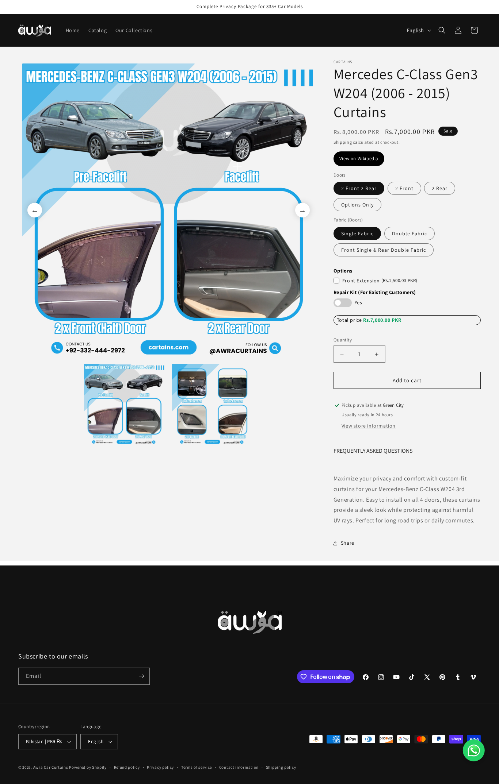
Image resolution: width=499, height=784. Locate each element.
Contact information (239, 767)
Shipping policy (281, 767)
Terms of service (196, 767)
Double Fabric (409, 233)
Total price (350, 320)
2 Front (404, 188)
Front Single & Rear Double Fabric (383, 250)
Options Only (357, 204)
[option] (168, 209)
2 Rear (439, 188)
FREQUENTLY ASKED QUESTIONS (373, 451)
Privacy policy (160, 767)
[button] (442, 30)
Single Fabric (357, 233)
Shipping (343, 142)
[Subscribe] (141, 676)
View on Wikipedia (358, 158)
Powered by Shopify (88, 767)
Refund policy (127, 767)
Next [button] (302, 210)
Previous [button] (34, 210)
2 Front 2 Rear (359, 188)
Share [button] (347, 543)
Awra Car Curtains (50, 767)
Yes (358, 302)
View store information (369, 425)
